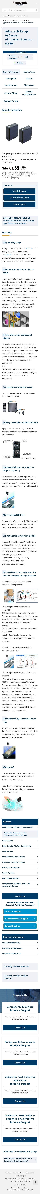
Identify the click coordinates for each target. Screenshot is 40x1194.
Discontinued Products (11, 943)
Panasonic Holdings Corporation (20, 1181)
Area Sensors (7, 851)
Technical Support (19, 191)
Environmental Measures (12, 948)
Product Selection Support (19, 198)
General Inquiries (19, 204)
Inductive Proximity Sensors (13, 862)
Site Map (8, 1173)
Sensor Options (8, 873)
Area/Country (21, 1185)
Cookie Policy (20, 1175)
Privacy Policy (29, 1173)
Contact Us (20, 1027)
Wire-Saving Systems (10, 878)
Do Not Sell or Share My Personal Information (19, 1178)
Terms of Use (18, 1173)
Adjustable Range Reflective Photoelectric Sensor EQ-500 (15, 834)
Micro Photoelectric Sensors (13, 857)
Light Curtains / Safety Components (16, 846)
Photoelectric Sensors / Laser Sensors (15, 20)
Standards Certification (11, 953)
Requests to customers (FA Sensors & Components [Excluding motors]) (18, 1159)
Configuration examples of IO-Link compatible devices (16, 885)
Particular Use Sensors (11, 867)
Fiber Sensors (7, 841)
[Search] (36, 10)
